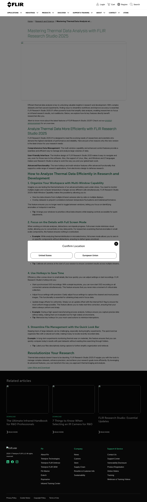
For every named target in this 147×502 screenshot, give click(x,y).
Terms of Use (54, 498)
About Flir (45, 455)
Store (126, 13)
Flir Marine (45, 471)
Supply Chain (79, 467)
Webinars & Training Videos (118, 479)
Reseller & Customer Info (84, 471)
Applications (12, 13)
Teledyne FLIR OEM (49, 467)
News (76, 455)
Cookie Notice (25, 498)
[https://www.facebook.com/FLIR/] (12, 461)
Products (46, 13)
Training (110, 475)
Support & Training (81, 13)
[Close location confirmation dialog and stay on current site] (116, 244)
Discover (62, 13)
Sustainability (79, 475)
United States (45, 255)
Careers (77, 459)
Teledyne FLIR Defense (50, 463)
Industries (30, 13)
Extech (44, 475)
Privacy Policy (11, 498)
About (99, 13)
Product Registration (115, 467)
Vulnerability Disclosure (117, 463)
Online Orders (113, 471)
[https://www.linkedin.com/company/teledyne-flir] (7, 461)
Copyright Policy (40, 498)
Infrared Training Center (50, 483)
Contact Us (111, 455)
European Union (90, 255)
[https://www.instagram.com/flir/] (17, 461)
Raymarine (45, 479)
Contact (112, 13)
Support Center (113, 459)
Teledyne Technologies (50, 459)
